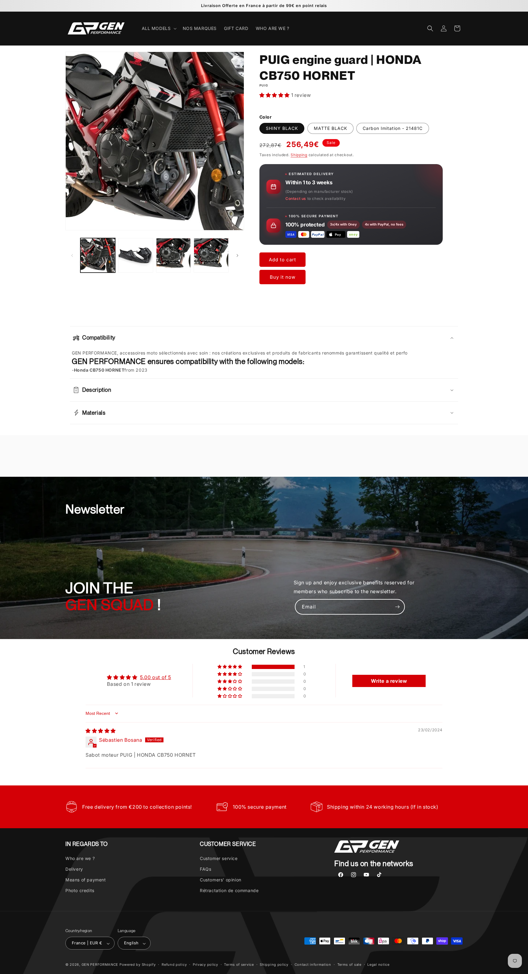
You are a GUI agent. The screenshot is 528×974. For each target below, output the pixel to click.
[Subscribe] (397, 607)
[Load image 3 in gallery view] (173, 255)
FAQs (205, 869)
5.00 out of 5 (155, 677)
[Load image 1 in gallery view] (97, 255)
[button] (158, 28)
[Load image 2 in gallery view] (135, 255)
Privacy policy (205, 965)
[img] (101, 731)
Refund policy (174, 965)
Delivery (74, 869)
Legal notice (378, 965)
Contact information (313, 965)
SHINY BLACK (282, 128)
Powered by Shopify (137, 965)
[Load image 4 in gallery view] (211, 255)
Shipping (299, 155)
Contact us (295, 198)
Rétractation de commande (229, 890)
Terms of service (239, 965)
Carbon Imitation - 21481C (393, 128)
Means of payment (85, 879)
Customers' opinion (220, 879)
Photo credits (79, 890)
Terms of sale (349, 965)
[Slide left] (72, 255)
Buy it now (282, 277)
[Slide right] (237, 255)
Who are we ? (80, 858)
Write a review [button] (389, 681)
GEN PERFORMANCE (100, 965)
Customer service (219, 858)
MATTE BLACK (330, 128)
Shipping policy (274, 965)
